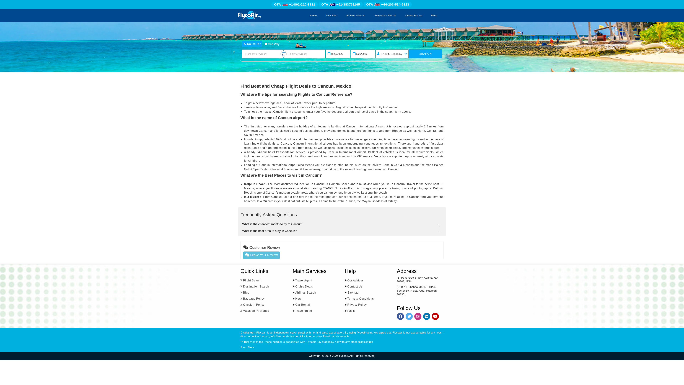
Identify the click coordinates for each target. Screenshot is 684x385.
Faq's (351, 310)
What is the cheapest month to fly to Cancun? (272, 224)
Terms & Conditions (360, 298)
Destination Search (385, 15)
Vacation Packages (256, 310)
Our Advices (355, 280)
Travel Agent (303, 280)
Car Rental (302, 304)
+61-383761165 (340, 4)
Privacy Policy (357, 304)
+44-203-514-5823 (387, 4)
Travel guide (303, 310)
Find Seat (332, 15)
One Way (273, 44)
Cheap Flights (413, 15)
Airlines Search (355, 15)
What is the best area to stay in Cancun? (269, 231)
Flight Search (252, 280)
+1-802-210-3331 (294, 4)
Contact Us (354, 286)
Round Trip (254, 43)
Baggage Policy (254, 298)
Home (313, 15)
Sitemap (353, 292)
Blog (433, 15)
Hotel (299, 298)
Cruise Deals (304, 286)
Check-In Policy (254, 304)
